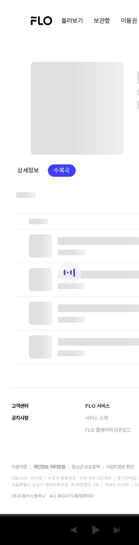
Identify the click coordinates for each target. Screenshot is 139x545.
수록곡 (62, 170)
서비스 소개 (96, 418)
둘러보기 (72, 20)
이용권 (129, 20)
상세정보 (28, 170)
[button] (73, 529)
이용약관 (19, 467)
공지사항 (20, 418)
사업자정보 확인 (120, 467)
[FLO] (41, 20)
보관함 (102, 20)
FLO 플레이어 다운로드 (108, 430)
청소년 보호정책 (85, 467)
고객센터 (20, 406)
